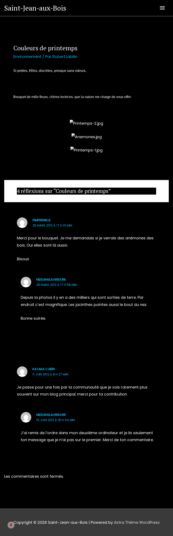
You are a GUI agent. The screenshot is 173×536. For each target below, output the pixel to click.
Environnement (27, 56)
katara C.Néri (43, 369)
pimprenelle (41, 220)
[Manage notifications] (11, 525)
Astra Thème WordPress (137, 522)
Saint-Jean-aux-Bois (35, 7)
